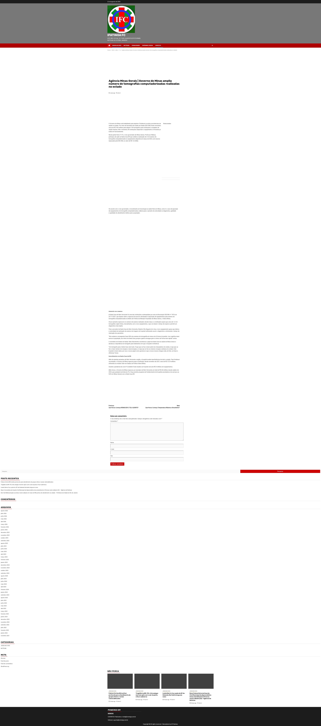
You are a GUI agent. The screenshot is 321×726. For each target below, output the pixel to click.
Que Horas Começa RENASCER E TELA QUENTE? (123, 406)
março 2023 (4, 611)
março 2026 (4, 524)
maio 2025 (4, 551)
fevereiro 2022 (5, 630)
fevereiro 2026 (5, 527)
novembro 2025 (5, 535)
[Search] (212, 45)
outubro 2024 (4, 570)
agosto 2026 (4, 510)
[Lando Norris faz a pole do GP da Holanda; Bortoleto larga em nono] (174, 681)
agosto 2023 (4, 597)
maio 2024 (4, 584)
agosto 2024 (4, 576)
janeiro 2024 (4, 592)
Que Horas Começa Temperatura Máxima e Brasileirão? (162, 406)
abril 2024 (3, 587)
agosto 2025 (4, 543)
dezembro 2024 (5, 565)
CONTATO (158, 45)
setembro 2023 (5, 595)
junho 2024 (4, 581)
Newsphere (166, 724)
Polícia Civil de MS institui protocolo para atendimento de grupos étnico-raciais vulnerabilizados (27, 482)
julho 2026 (3, 513)
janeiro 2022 (4, 633)
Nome (112, 442)
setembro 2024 (5, 573)
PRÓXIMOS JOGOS (147, 45)
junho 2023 (4, 603)
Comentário (114, 421)
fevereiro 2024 (5, 589)
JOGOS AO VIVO (116, 45)
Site (111, 456)
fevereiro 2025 (5, 559)
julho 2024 (3, 578)
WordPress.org (5, 666)
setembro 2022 (5, 625)
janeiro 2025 (4, 562)
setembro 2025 (5, 540)
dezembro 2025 (5, 532)
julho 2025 (3, 546)
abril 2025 (3, 554)
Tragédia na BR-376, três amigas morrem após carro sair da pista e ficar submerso (23, 484)
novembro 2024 (5, 568)
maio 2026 (4, 519)
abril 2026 (3, 521)
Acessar (3, 658)
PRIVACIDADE (136, 45)
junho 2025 (4, 548)
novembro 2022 (5, 622)
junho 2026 (4, 516)
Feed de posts (5, 661)
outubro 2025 (4, 538)
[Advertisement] (144, 65)
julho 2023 (3, 600)
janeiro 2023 (4, 616)
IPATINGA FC (116, 35)
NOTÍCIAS (126, 45)
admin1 (119, 93)
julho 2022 (3, 627)
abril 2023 (3, 608)
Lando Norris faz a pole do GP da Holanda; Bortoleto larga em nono (19, 487)
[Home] (109, 45)
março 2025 (4, 557)
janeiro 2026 (4, 530)
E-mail (112, 449)
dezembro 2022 (5, 619)
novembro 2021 (5, 635)
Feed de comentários (7, 663)
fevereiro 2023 (5, 614)
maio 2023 (4, 606)
